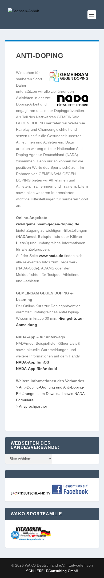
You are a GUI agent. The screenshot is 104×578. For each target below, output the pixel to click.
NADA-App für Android (36, 368)
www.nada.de (51, 256)
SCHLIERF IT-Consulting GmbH (52, 571)
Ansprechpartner (33, 406)
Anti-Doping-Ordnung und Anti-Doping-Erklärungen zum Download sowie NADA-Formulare (51, 393)
